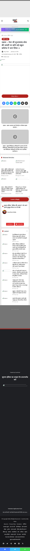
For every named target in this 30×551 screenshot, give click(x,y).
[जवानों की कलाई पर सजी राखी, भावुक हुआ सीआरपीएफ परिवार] (6, 300)
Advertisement (15, 26)
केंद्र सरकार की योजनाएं (9, 537)
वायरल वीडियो (7, 534)
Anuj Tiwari (6, 51)
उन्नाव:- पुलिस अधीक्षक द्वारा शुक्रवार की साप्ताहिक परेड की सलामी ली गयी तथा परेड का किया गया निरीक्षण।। (7, 171)
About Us (6, 524)
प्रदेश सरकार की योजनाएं (20, 537)
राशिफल (21, 531)
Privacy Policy (12, 524)
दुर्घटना (8, 529)
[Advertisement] (15, 8)
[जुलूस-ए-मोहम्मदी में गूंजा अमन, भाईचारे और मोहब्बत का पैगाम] (6, 293)
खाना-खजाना (24, 526)
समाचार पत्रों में (13, 534)
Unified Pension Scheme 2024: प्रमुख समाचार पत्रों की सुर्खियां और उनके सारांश (22, 171)
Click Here (24, 512)
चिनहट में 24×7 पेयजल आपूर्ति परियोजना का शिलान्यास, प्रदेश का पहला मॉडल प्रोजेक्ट (21, 189)
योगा (18, 531)
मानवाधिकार (14, 531)
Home (5, 35)
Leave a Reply (15, 199)
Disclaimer (19, 524)
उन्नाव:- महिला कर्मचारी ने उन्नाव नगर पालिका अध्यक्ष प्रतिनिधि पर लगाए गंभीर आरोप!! (7, 189)
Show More (14, 96)
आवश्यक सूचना (6, 526)
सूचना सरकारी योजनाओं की (15, 539)
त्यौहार (5, 529)
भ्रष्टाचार (9, 531)
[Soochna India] (15, 20)
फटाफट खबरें (13, 529)
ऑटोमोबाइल (18, 526)
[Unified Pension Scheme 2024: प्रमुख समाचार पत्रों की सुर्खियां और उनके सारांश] (22, 163)
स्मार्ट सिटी (24, 534)
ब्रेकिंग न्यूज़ (10, 35)
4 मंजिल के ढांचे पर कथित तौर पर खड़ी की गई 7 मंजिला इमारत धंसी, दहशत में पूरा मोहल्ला (20, 264)
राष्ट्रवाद (25, 531)
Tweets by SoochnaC (15, 372)
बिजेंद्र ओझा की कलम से (21, 529)
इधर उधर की (12, 526)
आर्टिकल (24, 524)
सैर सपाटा (19, 534)
